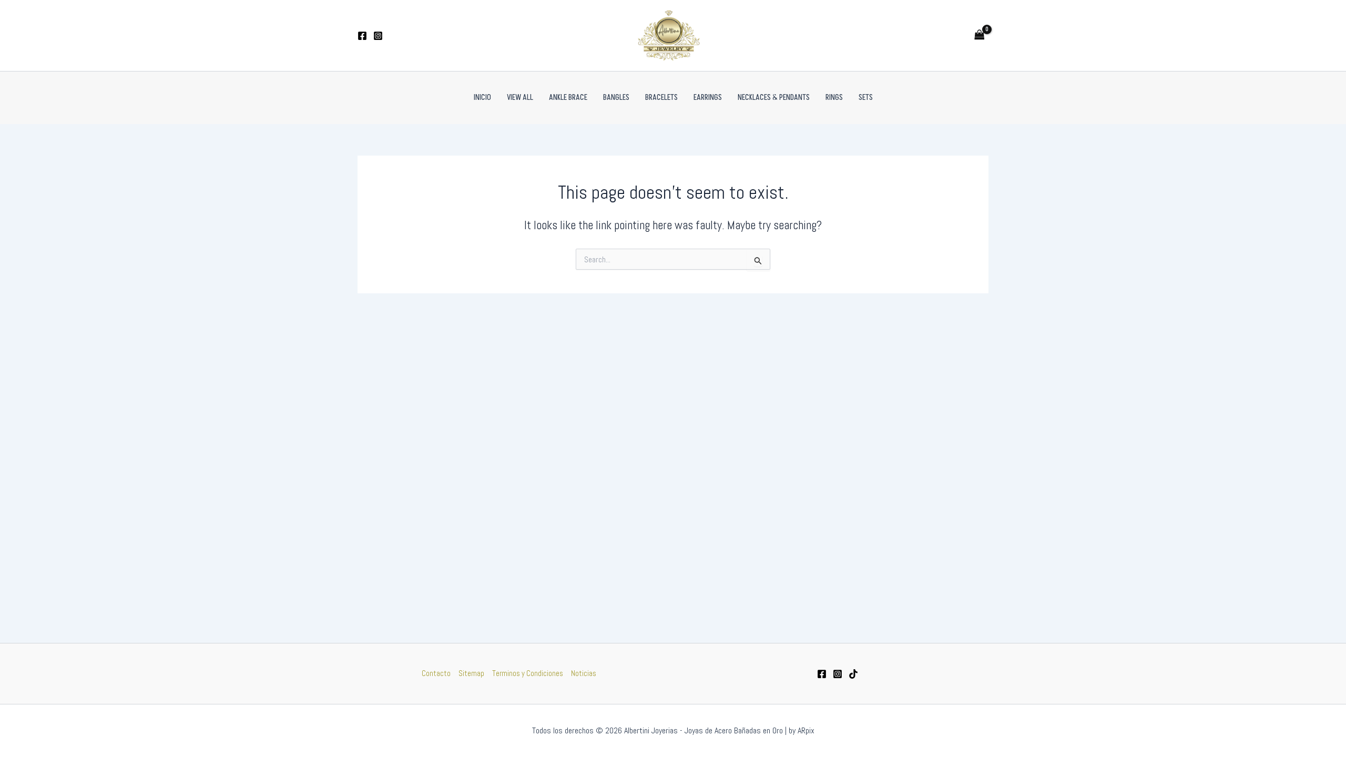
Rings (834, 97)
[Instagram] (378, 35)
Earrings (708, 97)
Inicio (482, 97)
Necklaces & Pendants (774, 97)
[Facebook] (362, 35)
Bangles (616, 97)
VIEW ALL (520, 97)
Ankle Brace (568, 97)
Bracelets (661, 97)
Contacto (436, 673)
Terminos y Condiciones (527, 673)
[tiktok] (853, 674)
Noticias (583, 673)
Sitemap (471, 673)
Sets (866, 97)
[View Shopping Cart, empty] (979, 35)
